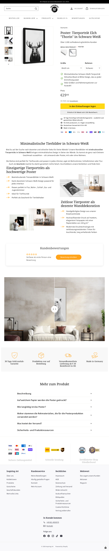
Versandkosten (74, 101)
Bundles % (62, 18)
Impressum (60, 476)
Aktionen (83, 479)
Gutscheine (94, 18)
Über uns (10, 476)
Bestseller (14, 18)
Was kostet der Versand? (29, 423)
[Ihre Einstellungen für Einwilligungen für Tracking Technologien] (105, 547)
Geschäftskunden (13, 490)
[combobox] (21, 8)
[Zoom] (33, 46)
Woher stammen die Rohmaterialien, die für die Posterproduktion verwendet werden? (50, 415)
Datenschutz (60, 483)
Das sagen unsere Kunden (90, 476)
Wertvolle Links (13, 493)
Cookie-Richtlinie (62, 507)
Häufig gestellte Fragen (40, 479)
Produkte (47, 18)
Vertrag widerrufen (63, 510)
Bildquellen (60, 497)
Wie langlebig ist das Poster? (31, 406)
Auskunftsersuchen (63, 493)
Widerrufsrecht (61, 490)
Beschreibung (24, 393)
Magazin (83, 483)
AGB (57, 479)
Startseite (64, 28)
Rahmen (89, 63)
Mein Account (36, 486)
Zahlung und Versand (64, 486)
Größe (63, 63)
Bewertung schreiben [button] (68, 257)
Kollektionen (11, 479)
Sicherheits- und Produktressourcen (35, 430)
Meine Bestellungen (38, 476)
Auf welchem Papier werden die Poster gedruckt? (42, 400)
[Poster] (72, 52)
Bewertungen (78, 18)
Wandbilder (30, 18)
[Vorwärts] (8, 63)
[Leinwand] (63, 52)
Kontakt (34, 483)
